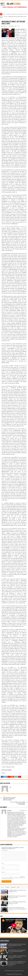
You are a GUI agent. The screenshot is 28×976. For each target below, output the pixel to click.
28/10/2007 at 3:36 (23, 810)
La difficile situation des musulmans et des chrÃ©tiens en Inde (17, 944)
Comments (13, 887)
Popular (7, 887)
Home (1, 16)
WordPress (12, 970)
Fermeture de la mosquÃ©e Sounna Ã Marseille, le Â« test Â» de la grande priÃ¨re (17, 963)
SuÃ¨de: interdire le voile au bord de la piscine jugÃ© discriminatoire (17, 802)
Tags (18, 887)
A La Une (5, 16)
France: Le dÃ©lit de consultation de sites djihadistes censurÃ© (17, 956)
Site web (3, 872)
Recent (2, 887)
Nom (3, 863)
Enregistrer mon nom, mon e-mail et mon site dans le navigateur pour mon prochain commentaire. (13, 877)
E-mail (3, 867)
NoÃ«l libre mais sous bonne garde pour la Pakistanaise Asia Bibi (17, 950)
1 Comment (5, 26)
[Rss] (14, 972)
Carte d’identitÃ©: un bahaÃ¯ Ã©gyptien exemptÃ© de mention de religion (9, 798)
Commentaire (5, 850)
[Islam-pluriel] (14, 5)
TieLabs (22, 970)
